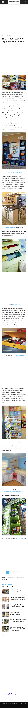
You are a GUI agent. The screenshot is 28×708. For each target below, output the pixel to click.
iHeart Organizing (20, 538)
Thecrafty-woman (19, 442)
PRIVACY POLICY (15, 703)
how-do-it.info (16, 304)
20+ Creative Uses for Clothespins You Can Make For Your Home (18, 628)
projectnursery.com (16, 172)
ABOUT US (8, 703)
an (23, 355)
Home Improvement (10, 577)
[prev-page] (3, 635)
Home (3, 35)
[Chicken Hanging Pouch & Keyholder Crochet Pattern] (5, 599)
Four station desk (10, 227)
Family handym (19, 355)
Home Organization (21, 577)
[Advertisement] (14, 19)
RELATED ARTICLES (7, 584)
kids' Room (4, 579)
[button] (2, 2)
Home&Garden (9, 35)
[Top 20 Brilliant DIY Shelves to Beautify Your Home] (5, 621)
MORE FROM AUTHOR (7, 586)
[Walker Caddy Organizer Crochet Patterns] (5, 591)
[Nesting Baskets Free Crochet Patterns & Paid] (5, 606)
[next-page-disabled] (5, 635)
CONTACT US (23, 703)
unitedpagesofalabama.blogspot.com (14, 491)
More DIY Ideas (10, 694)
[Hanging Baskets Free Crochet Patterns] (5, 614)
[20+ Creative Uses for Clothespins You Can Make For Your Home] (5, 629)
